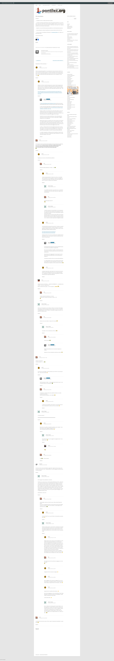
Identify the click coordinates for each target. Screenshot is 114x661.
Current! (68, 117)
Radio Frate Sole (69, 131)
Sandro (59, 47)
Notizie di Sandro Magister (70, 130)
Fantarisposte (54, 5)
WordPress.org (69, 28)
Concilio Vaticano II (69, 76)
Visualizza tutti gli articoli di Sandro (46, 53)
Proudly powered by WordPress (44, 654)
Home (36, 5)
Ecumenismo (69, 77)
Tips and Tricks (69, 105)
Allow (110, 3)
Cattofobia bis (38, 60)
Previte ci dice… (69, 103)
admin (40, 66)
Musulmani (68, 98)
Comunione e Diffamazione (70, 75)
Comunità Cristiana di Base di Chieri (72, 116)
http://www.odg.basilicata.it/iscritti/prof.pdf (48, 232)
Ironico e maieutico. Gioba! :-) (71, 127)
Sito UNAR (68, 132)
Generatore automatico (70, 80)
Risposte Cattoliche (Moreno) (71, 104)
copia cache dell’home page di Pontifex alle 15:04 (48, 103)
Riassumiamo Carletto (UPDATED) (58, 60)
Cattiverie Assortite (69, 74)
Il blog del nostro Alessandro (71, 120)
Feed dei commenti (69, 27)
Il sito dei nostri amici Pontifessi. (71, 126)
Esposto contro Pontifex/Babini (71, 118)
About (40, 5)
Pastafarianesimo (69, 101)
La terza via (71, 64)
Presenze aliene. (60, 5)
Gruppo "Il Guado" (69, 119)
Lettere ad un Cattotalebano (71, 97)
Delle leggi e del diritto (46, 5)
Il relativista (68, 125)
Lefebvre (68, 96)
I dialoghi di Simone (69, 81)
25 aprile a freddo (69, 36)
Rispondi (37, 77)
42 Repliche (37, 18)
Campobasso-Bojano (55, 32)
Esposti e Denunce (69, 78)
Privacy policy (37, 654)
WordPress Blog (69, 136)
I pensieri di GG (69, 82)
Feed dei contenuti (69, 26)
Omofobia (68, 100)
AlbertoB (40, 463)
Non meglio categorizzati (48, 47)
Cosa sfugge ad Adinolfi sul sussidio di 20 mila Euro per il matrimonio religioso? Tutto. (72, 34)
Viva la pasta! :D (69, 135)
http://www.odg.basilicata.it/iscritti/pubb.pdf (48, 231)
